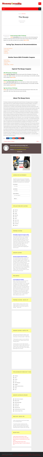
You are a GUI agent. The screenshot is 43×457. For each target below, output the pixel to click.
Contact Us (23, 454)
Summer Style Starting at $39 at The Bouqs (13, 80)
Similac (16, 379)
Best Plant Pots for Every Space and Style (20, 437)
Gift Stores (24, 13)
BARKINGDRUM (20, 455)
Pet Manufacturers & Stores (20, 409)
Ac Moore (11, 64)
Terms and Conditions (8, 48)
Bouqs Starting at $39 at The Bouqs (18, 35)
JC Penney (16, 223)
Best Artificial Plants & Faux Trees (19, 441)
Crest (16, 381)
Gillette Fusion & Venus (19, 386)
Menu (4, 8)
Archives (19, 454)
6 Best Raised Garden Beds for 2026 (20, 436)
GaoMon (33, 454)
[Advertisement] (22, 29)
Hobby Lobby (6, 64)
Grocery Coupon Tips (19, 410)
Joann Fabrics (6, 60)
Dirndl (35, 455)
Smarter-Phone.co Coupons (8, 141)
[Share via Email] (22, 138)
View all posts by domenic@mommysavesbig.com (19, 147)
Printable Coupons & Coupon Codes (21, 234)
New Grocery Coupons (19, 399)
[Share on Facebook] (7, 138)
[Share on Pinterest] (19, 138)
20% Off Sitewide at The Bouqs (10, 72)
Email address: (16, 193)
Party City (6, 63)
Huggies (16, 384)
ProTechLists (10, 455)
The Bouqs (23, 17)
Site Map (26, 454)
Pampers (16, 375)
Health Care (17, 404)
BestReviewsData (26, 455)
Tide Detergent (17, 382)
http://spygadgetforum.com (20, 149)
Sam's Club (17, 220)
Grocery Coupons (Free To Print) (20, 256)
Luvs (15, 389)
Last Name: (15, 188)
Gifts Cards (6, 53)
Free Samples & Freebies (18, 279)
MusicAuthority (15, 455)
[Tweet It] (10, 138)
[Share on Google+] (13, 138)
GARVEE (30, 454)
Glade (16, 387)
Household (17, 405)
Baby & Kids (17, 400)
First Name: (15, 184)
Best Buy (16, 215)
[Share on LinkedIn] (16, 138)
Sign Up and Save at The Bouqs (10, 88)
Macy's (16, 216)
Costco (16, 211)
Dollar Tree (17, 221)
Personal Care (17, 407)
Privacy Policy (6, 50)
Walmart (16, 209)
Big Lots (16, 225)
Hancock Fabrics (7, 61)
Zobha (38, 141)
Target (16, 213)
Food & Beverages (18, 402)
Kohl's (16, 218)
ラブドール (31, 455)
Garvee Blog (38, 455)
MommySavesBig (4, 455)
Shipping (6, 51)
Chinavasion (37, 454)
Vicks (16, 377)
